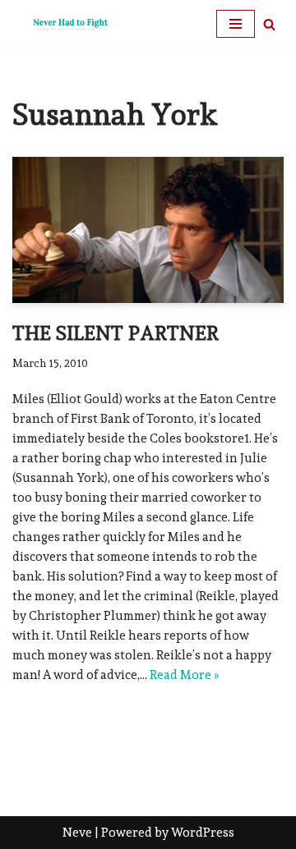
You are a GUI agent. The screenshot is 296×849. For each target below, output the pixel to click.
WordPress (202, 832)
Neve (77, 832)
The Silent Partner (115, 333)
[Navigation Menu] (235, 24)
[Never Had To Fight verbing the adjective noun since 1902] (61, 23)
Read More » (184, 675)
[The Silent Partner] (148, 229)
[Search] (269, 24)
